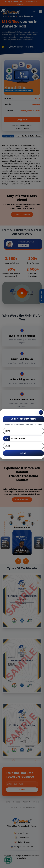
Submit (23, 453)
